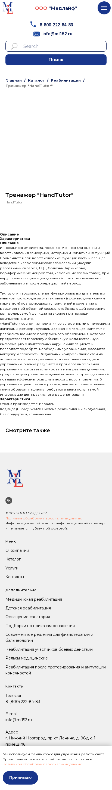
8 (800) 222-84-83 (22, 701)
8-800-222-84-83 (56, 24)
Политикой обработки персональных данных (42, 764)
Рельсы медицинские (26, 658)
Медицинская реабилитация (33, 599)
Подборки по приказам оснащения (40, 625)
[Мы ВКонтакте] (8, 500)
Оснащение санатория (27, 616)
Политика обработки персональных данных (43, 518)
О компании (17, 550)
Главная (13, 80)
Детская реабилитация (28, 608)
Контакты (14, 576)
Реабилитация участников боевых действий (49, 649)
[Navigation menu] (104, 8)
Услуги (11, 568)
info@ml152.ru (57, 33)
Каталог (36, 80)
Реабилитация (66, 80)
